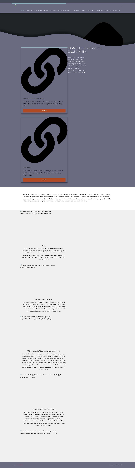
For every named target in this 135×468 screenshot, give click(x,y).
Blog (83, 10)
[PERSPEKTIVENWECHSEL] (44, 70)
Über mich (90, 10)
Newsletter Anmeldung (112, 10)
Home (22, 10)
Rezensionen (99, 10)
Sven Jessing (19, 465)
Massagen (77, 10)
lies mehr (44, 110)
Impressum (112, 465)
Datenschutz (119, 465)
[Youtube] (121, 5)
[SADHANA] (44, 140)
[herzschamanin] (17, 6)
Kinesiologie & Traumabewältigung (37, 10)
